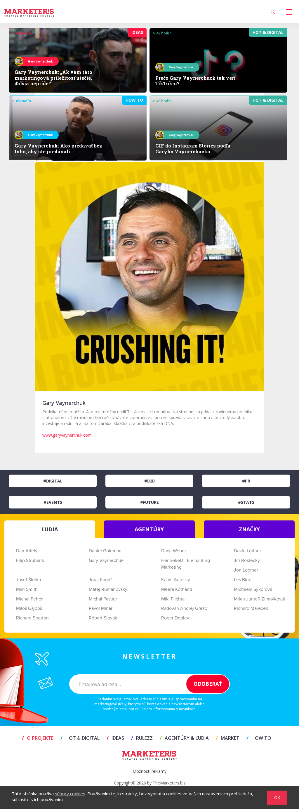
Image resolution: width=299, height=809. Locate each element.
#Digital (52, 481)
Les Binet (243, 580)
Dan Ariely (26, 551)
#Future (149, 502)
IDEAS (115, 738)
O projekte (37, 738)
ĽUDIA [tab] (49, 529)
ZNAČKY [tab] (249, 529)
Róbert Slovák (103, 618)
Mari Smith (27, 589)
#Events (53, 502)
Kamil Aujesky (175, 580)
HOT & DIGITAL (80, 738)
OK (277, 797)
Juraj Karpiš (100, 580)
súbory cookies (70, 793)
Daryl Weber (173, 551)
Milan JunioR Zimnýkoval (259, 599)
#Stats (246, 502)
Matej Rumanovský (108, 589)
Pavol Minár (100, 608)
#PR (246, 481)
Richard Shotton (32, 618)
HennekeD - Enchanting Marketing (185, 564)
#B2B (149, 481)
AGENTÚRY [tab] (149, 529)
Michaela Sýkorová (253, 589)
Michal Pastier (103, 599)
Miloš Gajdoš (29, 608)
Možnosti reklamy (149, 771)
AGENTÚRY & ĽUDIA (184, 738)
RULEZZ (142, 738)
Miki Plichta (173, 599)
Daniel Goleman (105, 551)
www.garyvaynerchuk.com (67, 435)
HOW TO (258, 738)
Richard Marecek (251, 608)
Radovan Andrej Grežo (184, 608)
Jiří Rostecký (247, 560)
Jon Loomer (246, 570)
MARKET (227, 738)
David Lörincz (248, 551)
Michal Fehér (29, 599)
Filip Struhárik (30, 560)
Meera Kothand (176, 589)
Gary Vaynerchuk (106, 560)
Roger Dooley (175, 618)
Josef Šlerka (28, 580)
